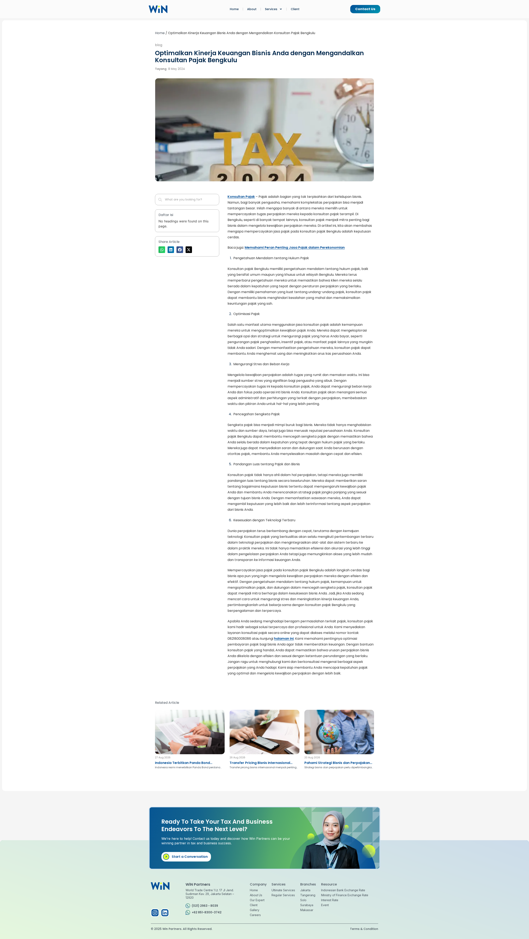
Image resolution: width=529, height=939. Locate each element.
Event (325, 905)
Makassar (306, 910)
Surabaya (306, 905)
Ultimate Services (283, 890)
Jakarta (305, 890)
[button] (161, 249)
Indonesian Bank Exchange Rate (343, 890)
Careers (255, 915)
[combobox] (187, 199)
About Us (256, 895)
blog (158, 45)
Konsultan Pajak (241, 196)
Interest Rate (329, 900)
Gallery (254, 910)
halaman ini (284, 638)
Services (271, 9)
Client (295, 9)
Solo (303, 900)
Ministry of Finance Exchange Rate (344, 895)
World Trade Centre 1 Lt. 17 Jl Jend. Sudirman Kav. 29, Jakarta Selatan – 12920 (210, 893)
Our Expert (257, 900)
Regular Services (283, 895)
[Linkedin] (165, 913)
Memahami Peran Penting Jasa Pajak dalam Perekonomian (295, 247)
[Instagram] (155, 913)
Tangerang (307, 895)
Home (234, 9)
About (251, 9)
